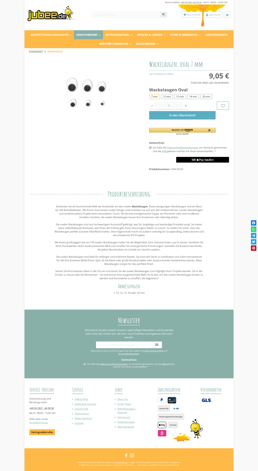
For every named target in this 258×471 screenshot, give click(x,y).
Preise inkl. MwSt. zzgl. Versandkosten (210, 82)
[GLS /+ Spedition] (207, 400)
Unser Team (124, 404)
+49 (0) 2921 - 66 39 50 (41, 408)
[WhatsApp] (253, 229)
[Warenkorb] (227, 15)
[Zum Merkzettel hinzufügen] (223, 106)
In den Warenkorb (182, 115)
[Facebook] (253, 223)
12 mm (167, 96)
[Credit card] (172, 400)
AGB (164, 151)
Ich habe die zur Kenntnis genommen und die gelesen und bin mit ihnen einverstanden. (190, 149)
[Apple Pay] (162, 425)
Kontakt (79, 423)
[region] (86, 92)
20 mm (206, 96)
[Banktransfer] (176, 408)
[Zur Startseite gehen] (53, 15)
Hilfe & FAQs (81, 399)
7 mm (154, 96)
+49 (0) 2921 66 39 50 (191, 2)
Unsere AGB (81, 409)
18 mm (193, 96)
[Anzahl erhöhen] (186, 106)
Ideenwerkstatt (125, 426)
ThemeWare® (173, 465)
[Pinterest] (253, 248)
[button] (182, 131)
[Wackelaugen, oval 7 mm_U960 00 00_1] (86, 92)
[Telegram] (253, 235)
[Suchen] (163, 15)
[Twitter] (253, 241)
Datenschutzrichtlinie (153, 350)
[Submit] (157, 344)
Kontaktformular (38, 422)
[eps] (162, 433)
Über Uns (122, 399)
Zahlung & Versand (85, 404)
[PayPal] (162, 400)
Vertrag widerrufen (42, 432)
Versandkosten (122, 462)
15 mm (180, 96)
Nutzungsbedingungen (129, 353)
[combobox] (126, 15)
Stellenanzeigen (126, 422)
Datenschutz (82, 413)
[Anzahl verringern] (152, 106)
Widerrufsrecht (83, 418)
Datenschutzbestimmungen (182, 147)
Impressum (123, 417)
